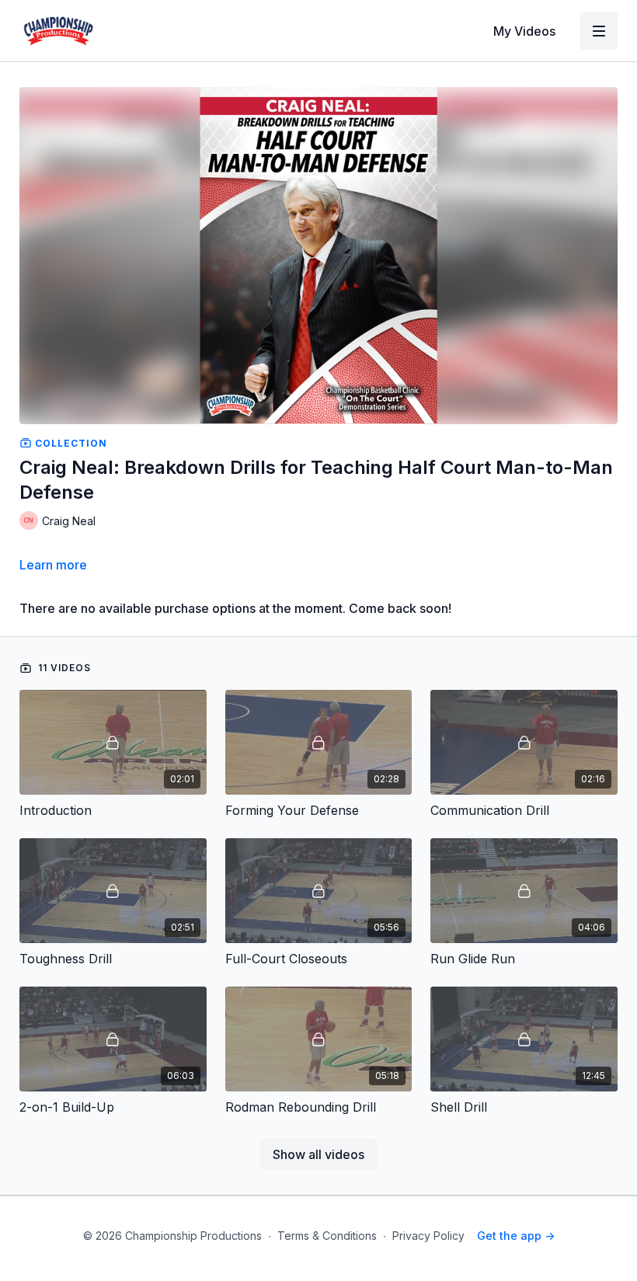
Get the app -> (516, 1235)
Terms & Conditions (327, 1235)
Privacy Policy (428, 1235)
